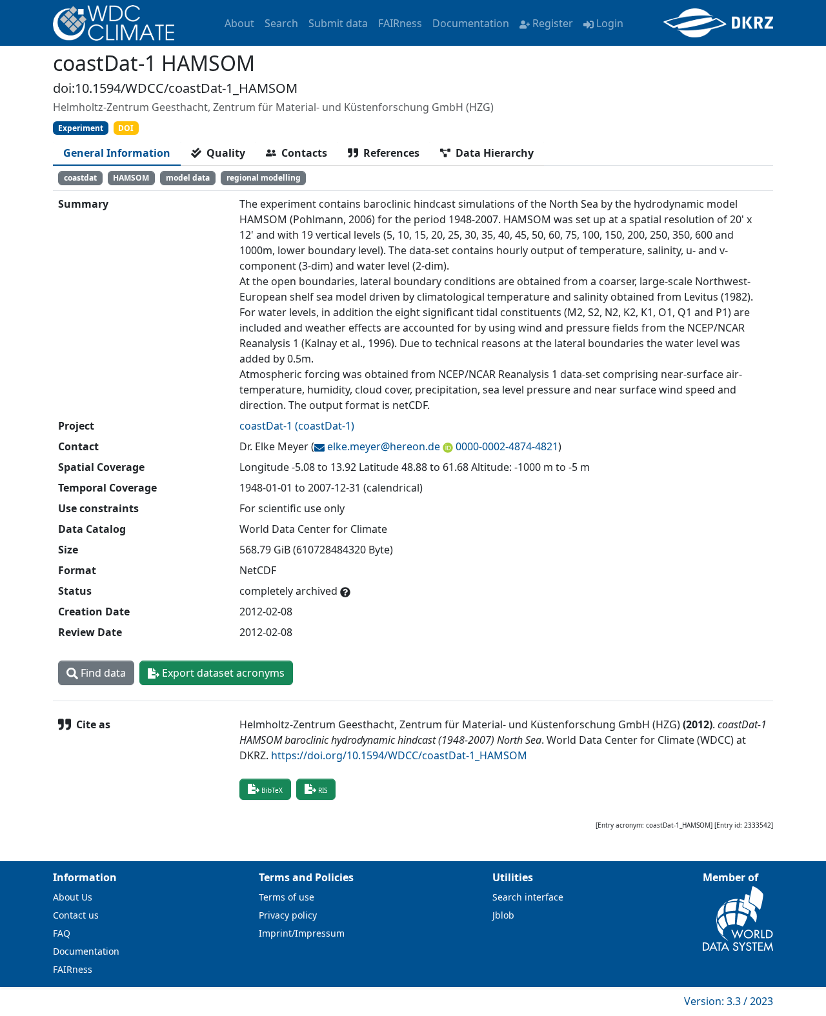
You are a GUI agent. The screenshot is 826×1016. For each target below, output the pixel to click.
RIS (322, 790)
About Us (72, 897)
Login (609, 23)
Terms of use (286, 897)
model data (188, 177)
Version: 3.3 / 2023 (728, 1001)
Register (552, 23)
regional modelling (264, 177)
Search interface (527, 897)
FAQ (61, 933)
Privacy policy (288, 915)
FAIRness (400, 23)
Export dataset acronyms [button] (222, 673)
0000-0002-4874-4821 (507, 446)
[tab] (117, 153)
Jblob (503, 915)
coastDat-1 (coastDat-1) (296, 426)
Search (281, 23)
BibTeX (272, 790)
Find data (102, 673)
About (239, 23)
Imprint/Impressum (302, 933)
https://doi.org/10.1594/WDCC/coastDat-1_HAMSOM (399, 755)
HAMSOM (131, 177)
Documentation (470, 23)
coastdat (80, 177)
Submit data (338, 23)
